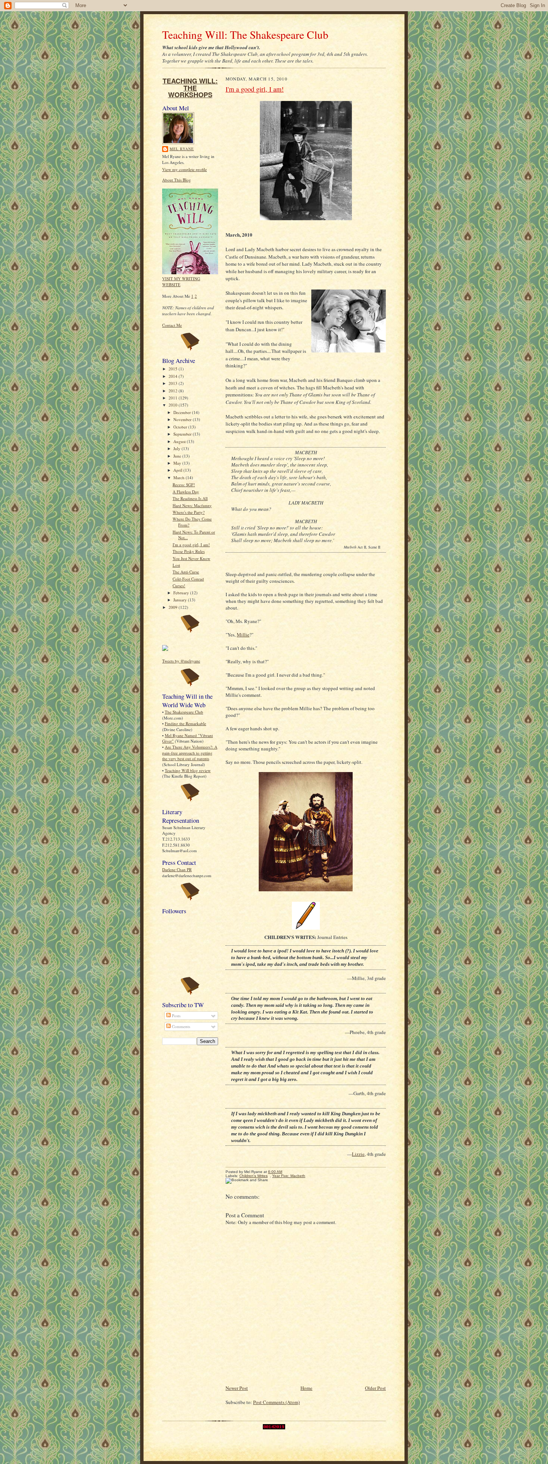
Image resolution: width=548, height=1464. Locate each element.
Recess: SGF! (184, 484)
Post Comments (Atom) (276, 1402)
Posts (175, 1015)
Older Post (375, 1388)
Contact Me (172, 325)
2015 (174, 368)
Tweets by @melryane (181, 661)
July (177, 448)
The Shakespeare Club (184, 712)
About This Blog (176, 180)
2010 (174, 405)
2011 (174, 398)
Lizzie (358, 1154)
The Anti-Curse (186, 572)
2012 (174, 390)
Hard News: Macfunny (192, 505)
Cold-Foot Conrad (188, 579)
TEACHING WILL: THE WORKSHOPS (190, 87)
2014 (174, 376)
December (182, 412)
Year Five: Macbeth (288, 1176)
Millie (243, 634)
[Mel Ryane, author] (165, 649)
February (181, 592)
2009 (174, 607)
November (183, 419)
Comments (180, 1026)
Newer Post (237, 1388)
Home (306, 1388)
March (179, 477)
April (178, 470)
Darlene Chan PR (177, 869)
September (183, 434)
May (177, 463)
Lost (176, 565)
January (180, 600)
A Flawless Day (186, 491)
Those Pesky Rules (189, 551)
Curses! (179, 585)
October (180, 427)
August (180, 441)
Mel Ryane (182, 148)
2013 (174, 383)
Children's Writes (253, 1176)
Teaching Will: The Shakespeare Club (245, 34)
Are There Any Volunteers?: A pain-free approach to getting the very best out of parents (189, 752)
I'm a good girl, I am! (191, 544)
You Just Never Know (191, 558)
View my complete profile (184, 169)
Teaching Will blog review (188, 770)
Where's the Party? (189, 512)
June (177, 456)
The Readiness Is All (190, 498)
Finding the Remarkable (185, 723)
